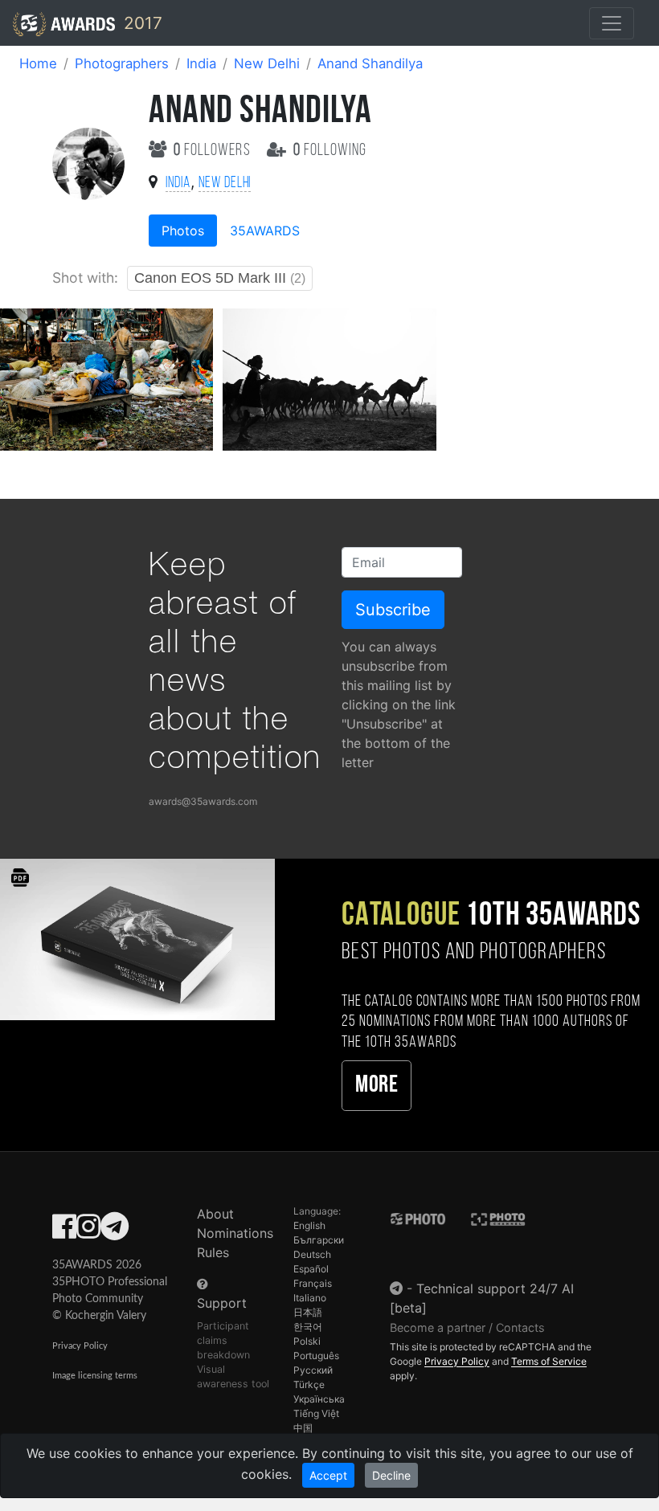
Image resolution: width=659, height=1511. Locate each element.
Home (38, 63)
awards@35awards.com (203, 801)
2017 (140, 23)
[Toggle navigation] (611, 23)
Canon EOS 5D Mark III (219, 278)
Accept (328, 1475)
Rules (213, 1252)
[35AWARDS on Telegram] (114, 1231)
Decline (391, 1475)
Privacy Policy (80, 1346)
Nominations (235, 1233)
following (329, 150)
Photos (183, 231)
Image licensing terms (94, 1375)
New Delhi (267, 63)
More (376, 1085)
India (201, 63)
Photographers (122, 63)
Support (222, 1303)
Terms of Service (549, 1361)
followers (214, 150)
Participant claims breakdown (223, 1340)
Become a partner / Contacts (467, 1327)
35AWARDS (265, 231)
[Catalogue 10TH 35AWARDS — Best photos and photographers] (137, 939)
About (215, 1214)
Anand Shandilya (370, 63)
